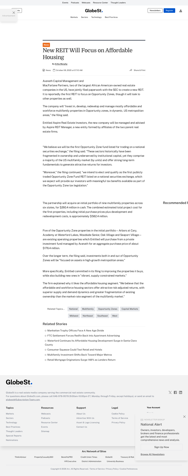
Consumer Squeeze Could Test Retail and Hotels (74, 349)
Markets (10, 413)
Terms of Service (120, 418)
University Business (115, 461)
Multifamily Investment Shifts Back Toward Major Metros (79, 354)
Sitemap (45, 431)
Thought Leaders (118, 3)
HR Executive (70, 461)
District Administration (91, 461)
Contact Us (81, 427)
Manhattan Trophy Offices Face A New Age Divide (75, 330)
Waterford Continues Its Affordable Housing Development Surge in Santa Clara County (91, 342)
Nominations (12, 440)
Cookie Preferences (128, 469)
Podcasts (75, 3)
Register (169, 10)
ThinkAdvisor (20, 457)
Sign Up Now (161, 447)
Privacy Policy (118, 422)
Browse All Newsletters (152, 454)
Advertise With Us (85, 418)
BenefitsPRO (67, 457)
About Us (80, 413)
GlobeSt (108, 457)
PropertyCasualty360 (43, 457)
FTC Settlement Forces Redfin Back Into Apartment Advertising (83, 335)
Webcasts (86, 3)
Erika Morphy (61, 64)
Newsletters (155, 10)
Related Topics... (56, 309)
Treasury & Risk (127, 457)
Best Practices (13, 427)
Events (65, 3)
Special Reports (13, 435)
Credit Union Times (89, 457)
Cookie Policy (118, 413)
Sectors (9, 418)
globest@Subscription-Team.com (23, 399)
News (46, 45)
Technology (11, 422)
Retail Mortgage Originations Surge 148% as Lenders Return (81, 359)
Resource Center (100, 3)
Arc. (68, 469)
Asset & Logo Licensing (88, 422)
